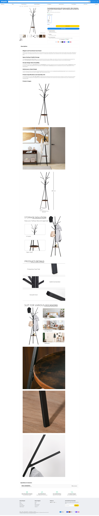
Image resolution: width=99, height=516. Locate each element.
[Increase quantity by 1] (54, 26)
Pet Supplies (49, 4)
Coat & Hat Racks (26, 6)
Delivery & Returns (37, 504)
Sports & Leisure (61, 4)
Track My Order (37, 505)
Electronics (2, 4)
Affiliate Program (22, 506)
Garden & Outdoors (37, 4)
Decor (22, 6)
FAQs (35, 503)
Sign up (76, 505)
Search (36, 502)
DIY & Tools (85, 4)
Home (20, 6)
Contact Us (36, 506)
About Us (21, 503)
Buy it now (63, 28)
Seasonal (96, 4)
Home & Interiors (23, 4)
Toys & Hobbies (74, 4)
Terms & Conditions (22, 505)
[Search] (89, 2)
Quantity (48, 24)
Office (13, 4)
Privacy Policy (21, 504)
